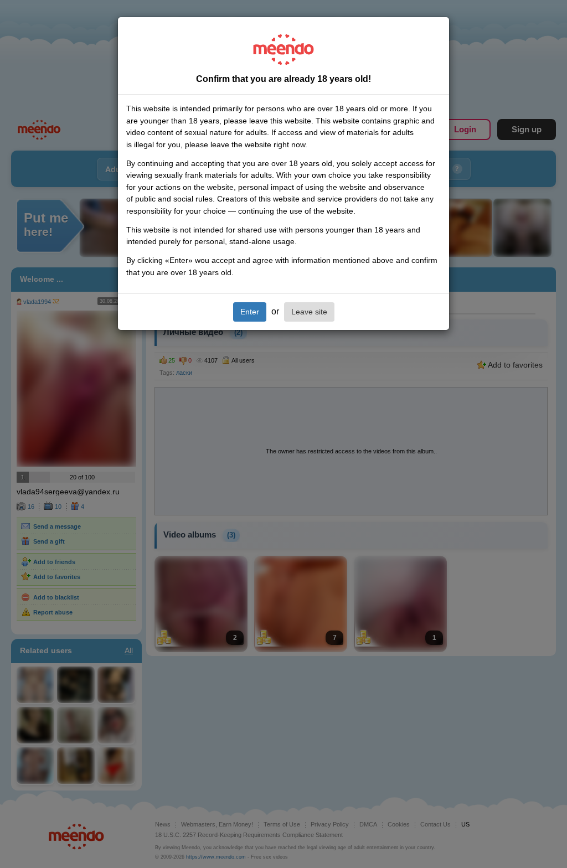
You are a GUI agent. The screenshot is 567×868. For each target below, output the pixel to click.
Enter (249, 311)
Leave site (309, 311)
